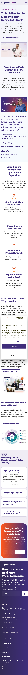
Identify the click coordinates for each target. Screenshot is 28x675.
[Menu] (26, 3)
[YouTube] (6, 604)
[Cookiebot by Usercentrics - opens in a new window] (17, 318)
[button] (14, 471)
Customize (13, 351)
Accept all (14, 346)
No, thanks (14, 355)
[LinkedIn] (3, 604)
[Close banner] (25, 318)
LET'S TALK (20, 552)
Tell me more (20, 341)
